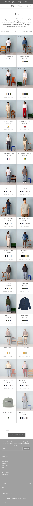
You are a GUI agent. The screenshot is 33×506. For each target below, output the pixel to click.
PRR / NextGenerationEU (8, 470)
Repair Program (6, 472)
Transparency (5, 474)
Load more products (16, 434)
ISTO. (7, 502)
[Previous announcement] (2, 2)
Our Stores (5, 461)
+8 (12, 191)
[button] (2, 6)
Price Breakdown (6, 459)
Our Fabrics (5, 463)
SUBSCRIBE (26, 448)
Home (9, 11)
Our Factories (5, 465)
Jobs (3, 467)
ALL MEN (23, 11)
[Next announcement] (31, 2)
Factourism (5, 456)
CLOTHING (16, 11)
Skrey (30, 502)
